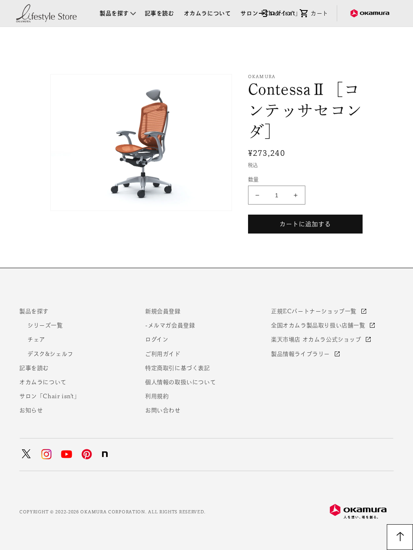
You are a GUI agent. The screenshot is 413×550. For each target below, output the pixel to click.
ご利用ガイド (163, 354)
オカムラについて (43, 382)
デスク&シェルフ (50, 354)
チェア (36, 339)
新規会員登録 (163, 311)
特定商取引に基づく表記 (177, 368)
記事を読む (34, 368)
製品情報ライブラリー (301, 354)
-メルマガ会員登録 (170, 325)
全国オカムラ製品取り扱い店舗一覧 (319, 325)
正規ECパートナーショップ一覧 (315, 311)
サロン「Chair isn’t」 (49, 396)
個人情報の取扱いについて (180, 382)
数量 (253, 179)
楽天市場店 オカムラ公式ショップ (317, 339)
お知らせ (31, 410)
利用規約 (157, 396)
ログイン (156, 339)
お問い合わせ (163, 410)
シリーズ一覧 (45, 325)
